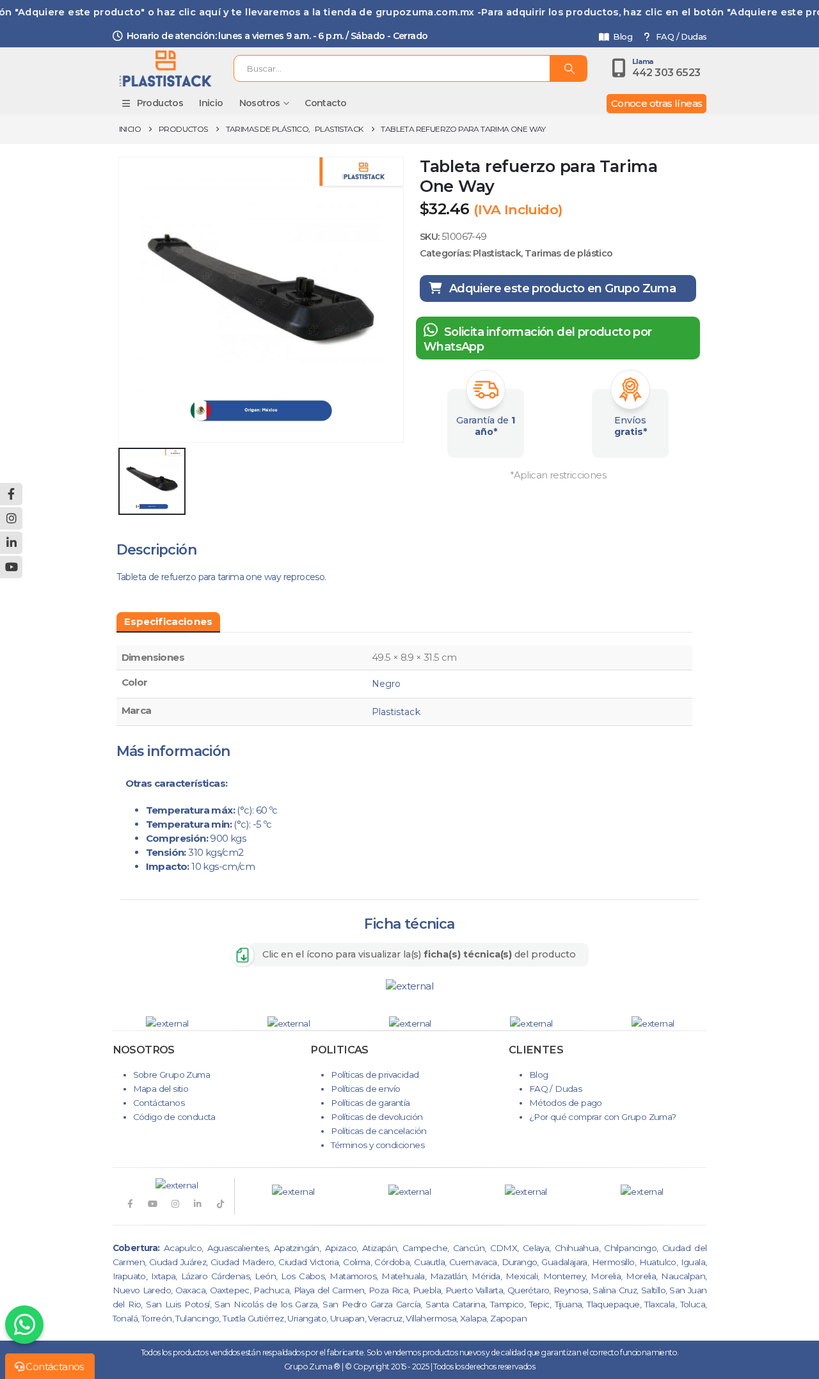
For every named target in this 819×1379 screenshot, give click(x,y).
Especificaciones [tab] (168, 621)
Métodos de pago (565, 1103)
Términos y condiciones (377, 1145)
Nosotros (259, 103)
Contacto (325, 103)
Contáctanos (158, 1103)
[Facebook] (129, 1203)
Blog (622, 37)
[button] (90, 1023)
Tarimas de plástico (569, 253)
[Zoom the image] (409, 986)
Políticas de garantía (370, 1103)
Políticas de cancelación (379, 1131)
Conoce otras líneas (657, 103)
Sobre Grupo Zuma (171, 1074)
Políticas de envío (365, 1089)
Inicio (211, 103)
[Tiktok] (220, 1203)
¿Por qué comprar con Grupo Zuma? (602, 1117)
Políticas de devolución (376, 1117)
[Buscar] (568, 68)
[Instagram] (175, 1203)
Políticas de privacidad (374, 1074)
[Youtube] (152, 1203)
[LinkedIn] (197, 1203)
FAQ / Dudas (681, 37)
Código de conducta (174, 1117)
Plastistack (497, 253)
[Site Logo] (165, 68)
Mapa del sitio (161, 1089)
